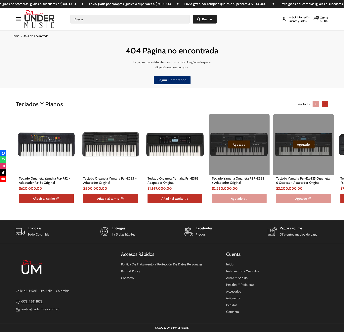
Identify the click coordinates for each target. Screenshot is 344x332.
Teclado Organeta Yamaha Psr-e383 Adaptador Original (173, 181)
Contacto (127, 278)
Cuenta (233, 254)
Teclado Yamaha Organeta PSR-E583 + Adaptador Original (238, 181)
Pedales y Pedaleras (240, 285)
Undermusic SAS (178, 327)
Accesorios (233, 291)
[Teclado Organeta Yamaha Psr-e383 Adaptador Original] (175, 144)
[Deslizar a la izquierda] (316, 104)
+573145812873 (32, 301)
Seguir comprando (172, 80)
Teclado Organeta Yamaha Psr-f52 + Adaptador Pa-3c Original (44, 181)
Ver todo (304, 104)
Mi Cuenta (233, 298)
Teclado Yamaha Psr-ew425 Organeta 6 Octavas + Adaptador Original (303, 181)
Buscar (207, 19)
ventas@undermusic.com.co (40, 309)
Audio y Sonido (237, 278)
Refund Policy (130, 271)
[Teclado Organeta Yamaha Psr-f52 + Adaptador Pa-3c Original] (46, 144)
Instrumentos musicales (242, 271)
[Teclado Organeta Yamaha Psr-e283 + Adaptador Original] (110, 144)
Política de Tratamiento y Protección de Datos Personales (162, 264)
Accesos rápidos (137, 254)
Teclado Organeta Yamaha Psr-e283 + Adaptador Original (110, 181)
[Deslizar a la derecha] (325, 104)
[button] (19, 19)
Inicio (16, 36)
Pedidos (231, 305)
